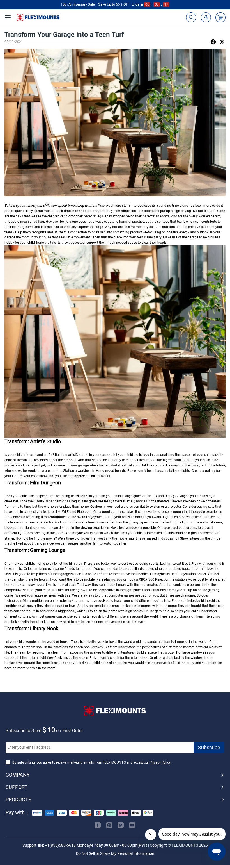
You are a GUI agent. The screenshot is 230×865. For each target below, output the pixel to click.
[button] (115, 775)
